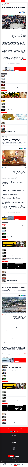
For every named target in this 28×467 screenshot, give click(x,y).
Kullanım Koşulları (14, 450)
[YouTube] (16, 431)
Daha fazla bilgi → (22, 464)
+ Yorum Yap (24, 62)
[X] (13, 431)
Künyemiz (21, 428)
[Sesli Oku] (23, 30)
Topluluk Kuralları (14, 451)
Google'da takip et (5, 30)
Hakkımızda (14, 446)
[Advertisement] (7, 36)
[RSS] (17, 431)
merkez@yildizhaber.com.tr (11, 461)
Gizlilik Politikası (21, 430)
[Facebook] (11, 431)
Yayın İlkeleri (14, 449)
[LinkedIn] (14, 431)
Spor (14, 439)
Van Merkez (24, 59)
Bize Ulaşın (8, 428)
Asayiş (14, 438)
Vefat (14, 440)
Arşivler (8, 430)
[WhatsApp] (10, 431)
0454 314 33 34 (4, 461)
